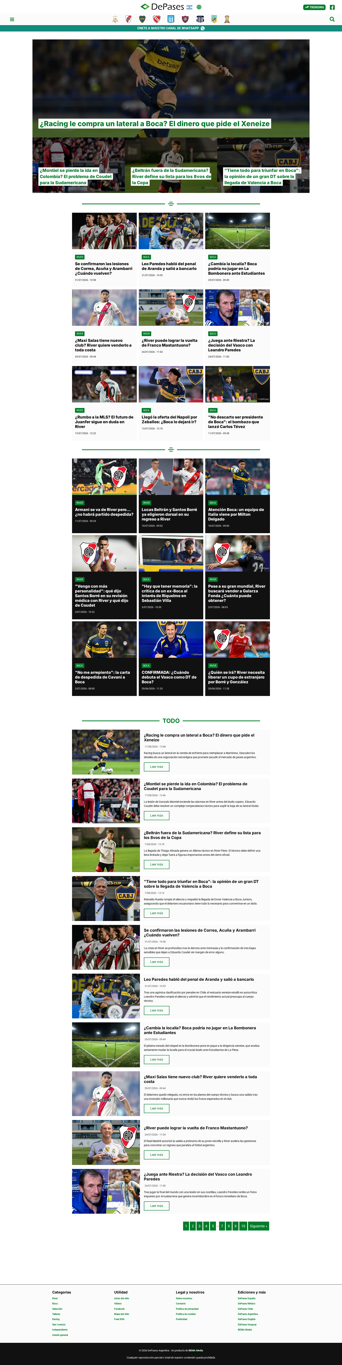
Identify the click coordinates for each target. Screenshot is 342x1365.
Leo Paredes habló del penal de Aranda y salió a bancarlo (169, 266)
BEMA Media (245, 1329)
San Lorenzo (59, 1324)
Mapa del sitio (121, 1314)
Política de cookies (186, 1314)
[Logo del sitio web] (162, 7)
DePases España (246, 1298)
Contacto (181, 1303)
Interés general (60, 1335)
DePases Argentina (248, 1314)
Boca (146, 257)
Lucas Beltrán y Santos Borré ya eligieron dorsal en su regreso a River (169, 514)
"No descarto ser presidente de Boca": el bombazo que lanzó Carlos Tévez (235, 422)
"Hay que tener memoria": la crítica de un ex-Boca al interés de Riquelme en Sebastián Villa (170, 593)
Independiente (59, 1329)
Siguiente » (258, 1226)
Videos (118, 1303)
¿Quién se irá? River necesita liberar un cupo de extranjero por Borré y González (236, 677)
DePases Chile (245, 1309)
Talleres (56, 1314)
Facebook (119, 1309)
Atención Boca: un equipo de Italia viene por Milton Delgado (236, 514)
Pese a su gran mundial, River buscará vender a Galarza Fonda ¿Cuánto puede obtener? (236, 593)
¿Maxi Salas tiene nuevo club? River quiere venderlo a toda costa (103, 345)
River (80, 257)
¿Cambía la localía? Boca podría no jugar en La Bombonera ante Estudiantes (236, 268)
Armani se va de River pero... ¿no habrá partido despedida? (104, 512)
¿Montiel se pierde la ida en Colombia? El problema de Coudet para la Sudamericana (195, 786)
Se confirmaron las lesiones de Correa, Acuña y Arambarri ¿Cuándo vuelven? (103, 268)
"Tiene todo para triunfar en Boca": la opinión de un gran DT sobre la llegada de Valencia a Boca (201, 884)
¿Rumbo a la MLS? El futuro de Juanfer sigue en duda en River (104, 422)
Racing (56, 1319)
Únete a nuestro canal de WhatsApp (168, 28)
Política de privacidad (187, 1309)
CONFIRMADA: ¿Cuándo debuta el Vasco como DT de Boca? (169, 677)
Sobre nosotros (184, 1298)
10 (243, 1226)
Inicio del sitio (121, 1298)
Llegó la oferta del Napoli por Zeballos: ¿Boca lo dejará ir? (169, 419)
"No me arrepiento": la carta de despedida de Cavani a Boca (102, 677)
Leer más (156, 767)
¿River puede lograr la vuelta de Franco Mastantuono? (170, 343)
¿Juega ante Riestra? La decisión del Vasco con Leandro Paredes (231, 345)
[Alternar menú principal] (12, 19)
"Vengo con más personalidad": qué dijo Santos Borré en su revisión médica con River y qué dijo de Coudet (101, 596)
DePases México (246, 1303)
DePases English (247, 1319)
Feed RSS (119, 1319)
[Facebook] (332, 7)
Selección (57, 1309)
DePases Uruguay (247, 1324)
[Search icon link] (332, 20)
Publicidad (181, 1319)
